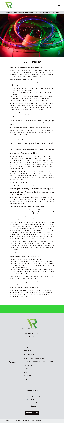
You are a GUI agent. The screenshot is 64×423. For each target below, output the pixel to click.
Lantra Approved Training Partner (27, 12)
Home (26, 347)
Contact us (28, 379)
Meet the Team (29, 354)
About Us (27, 351)
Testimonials (46, 12)
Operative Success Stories (34, 358)
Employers (9, 12)
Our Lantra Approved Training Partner (39, 361)
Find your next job (32, 412)
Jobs (15, 12)
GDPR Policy (55, 12)
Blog (40, 12)
